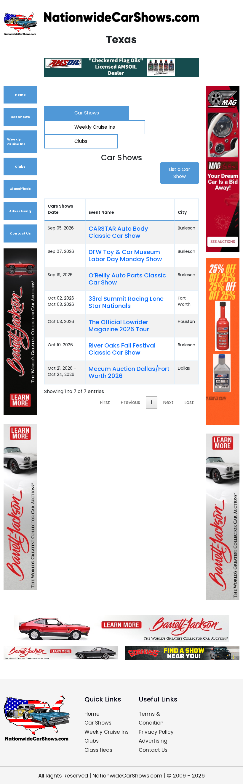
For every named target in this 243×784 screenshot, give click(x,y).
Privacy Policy (156, 731)
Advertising (20, 211)
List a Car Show (179, 173)
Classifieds (20, 188)
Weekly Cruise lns (16, 142)
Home (20, 94)
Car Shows (20, 116)
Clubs (20, 166)
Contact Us (20, 233)
